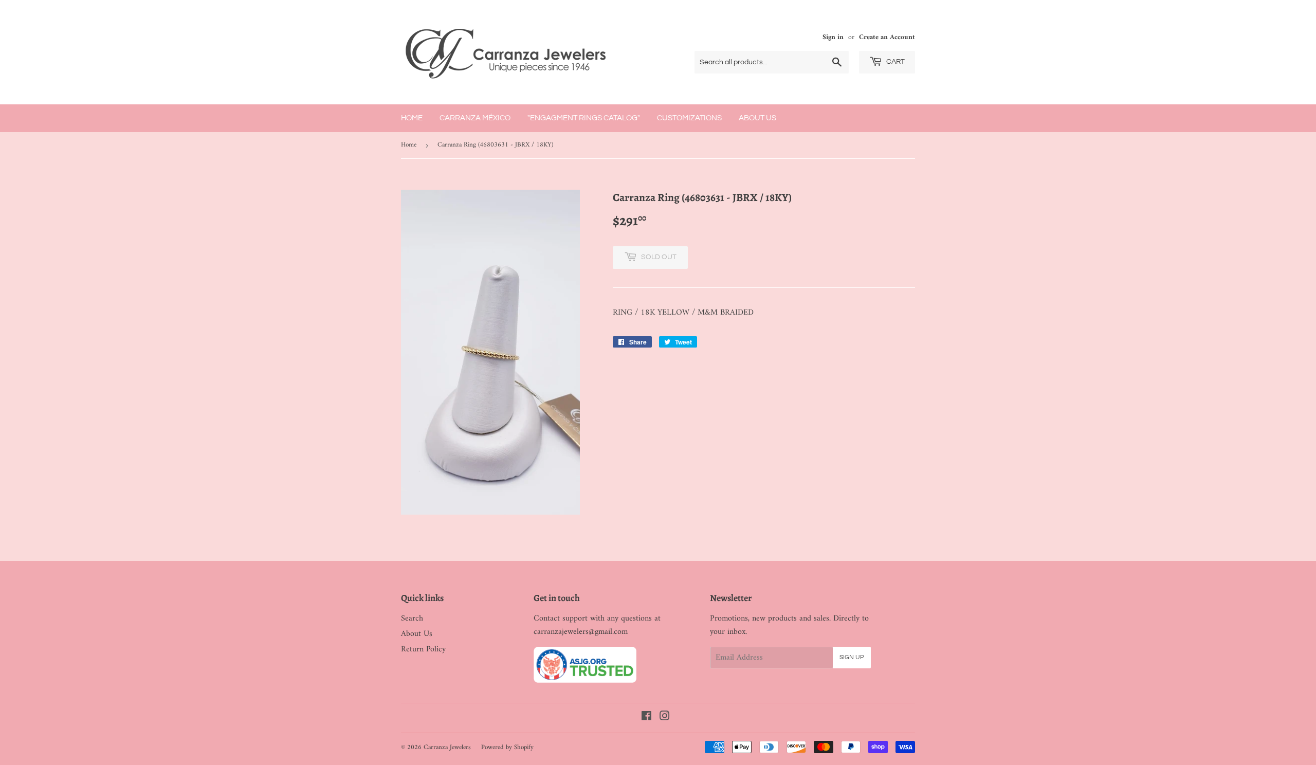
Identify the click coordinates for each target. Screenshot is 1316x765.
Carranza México (475, 118)
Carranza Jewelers (447, 747)
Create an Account (887, 37)
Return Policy (423, 649)
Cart (895, 61)
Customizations (689, 118)
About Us (757, 118)
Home (412, 118)
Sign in (833, 37)
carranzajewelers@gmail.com (581, 632)
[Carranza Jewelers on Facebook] (646, 718)
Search (412, 618)
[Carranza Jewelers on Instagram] (665, 718)
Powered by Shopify (507, 747)
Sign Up (851, 657)
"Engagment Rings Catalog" (583, 118)
